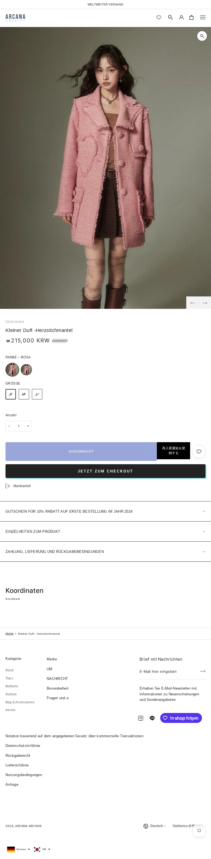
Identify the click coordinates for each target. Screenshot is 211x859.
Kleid (9, 670)
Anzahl (10, 415)
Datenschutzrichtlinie (22, 746)
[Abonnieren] (203, 670)
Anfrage (11, 784)
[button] (170, 17)
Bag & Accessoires (19, 702)
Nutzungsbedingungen (23, 775)
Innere (10, 710)
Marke (52, 659)
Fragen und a (57, 698)
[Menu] (203, 17)
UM (49, 669)
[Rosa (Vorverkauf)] (26, 370)
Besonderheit (57, 688)
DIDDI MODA (14, 322)
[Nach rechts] (205, 302)
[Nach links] (192, 302)
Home (9, 633)
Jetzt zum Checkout (105, 471)
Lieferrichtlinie (17, 765)
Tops (9, 678)
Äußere (11, 694)
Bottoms (11, 686)
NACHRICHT (57, 679)
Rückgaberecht (17, 755)
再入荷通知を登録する (173, 450)
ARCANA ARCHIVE (28, 826)
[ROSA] (12, 370)
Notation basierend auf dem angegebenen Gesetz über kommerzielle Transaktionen (74, 736)
